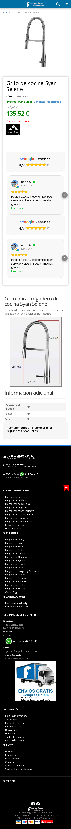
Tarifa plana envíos (15, 737)
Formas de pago (13, 726)
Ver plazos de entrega (47, 101)
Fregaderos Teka (14, 546)
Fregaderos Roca (14, 567)
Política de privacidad (16, 716)
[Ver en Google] (14, 183)
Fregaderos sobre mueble (18, 521)
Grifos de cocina (13, 528)
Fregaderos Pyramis (15, 560)
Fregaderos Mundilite (16, 581)
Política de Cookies (15, 740)
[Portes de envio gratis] (35, 681)
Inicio (5, 12)
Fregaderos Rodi (14, 550)
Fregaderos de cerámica (18, 503)
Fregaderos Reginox (15, 578)
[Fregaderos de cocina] (35, 3)
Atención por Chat (14, 765)
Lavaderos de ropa (15, 525)
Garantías (10, 733)
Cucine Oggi (11, 592)
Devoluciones (12, 730)
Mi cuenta (10, 751)
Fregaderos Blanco (15, 588)
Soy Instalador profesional (19, 769)
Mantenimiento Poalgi (16, 603)
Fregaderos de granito (17, 507)
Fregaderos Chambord (17, 557)
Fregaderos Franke (15, 585)
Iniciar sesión (12, 758)
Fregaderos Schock (15, 564)
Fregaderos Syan (14, 543)
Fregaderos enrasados (17, 518)
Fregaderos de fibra (15, 500)
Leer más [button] (17, 208)
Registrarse (11, 755)
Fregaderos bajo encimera (19, 514)
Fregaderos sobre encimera (19, 510)
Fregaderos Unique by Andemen (22, 571)
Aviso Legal (11, 719)
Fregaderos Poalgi (14, 539)
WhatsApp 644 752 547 (25, 641)
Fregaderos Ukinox (15, 574)
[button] (6, 195)
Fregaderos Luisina (15, 553)
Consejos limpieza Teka (17, 606)
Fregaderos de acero (16, 497)
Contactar (10, 762)
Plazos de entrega (14, 723)
